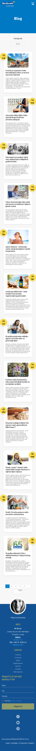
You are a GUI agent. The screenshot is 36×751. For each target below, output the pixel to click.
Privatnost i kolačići (26, 743)
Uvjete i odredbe (16, 701)
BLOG (18, 44)
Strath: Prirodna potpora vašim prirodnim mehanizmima (17, 513)
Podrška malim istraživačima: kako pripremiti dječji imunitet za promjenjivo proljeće (18, 382)
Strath (18, 660)
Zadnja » (20, 590)
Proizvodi (18, 658)
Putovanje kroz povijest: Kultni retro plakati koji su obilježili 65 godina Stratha (17, 159)
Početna (18, 655)
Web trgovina (18, 672)
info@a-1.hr (18, 640)
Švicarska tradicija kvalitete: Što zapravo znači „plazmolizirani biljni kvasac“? (17, 425)
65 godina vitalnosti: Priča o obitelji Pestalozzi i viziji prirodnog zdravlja (18, 555)
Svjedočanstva (18, 663)
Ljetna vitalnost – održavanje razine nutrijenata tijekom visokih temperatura (18, 249)
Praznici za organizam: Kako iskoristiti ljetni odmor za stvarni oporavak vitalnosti (17, 72)
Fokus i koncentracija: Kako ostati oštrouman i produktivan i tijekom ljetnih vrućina (18, 204)
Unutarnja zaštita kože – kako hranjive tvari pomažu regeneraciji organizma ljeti (16, 294)
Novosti (18, 666)
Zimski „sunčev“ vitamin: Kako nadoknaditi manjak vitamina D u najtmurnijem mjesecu (18, 469)
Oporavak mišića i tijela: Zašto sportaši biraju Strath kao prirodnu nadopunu (16, 117)
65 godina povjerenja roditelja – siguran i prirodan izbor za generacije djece (17, 338)
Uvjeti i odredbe (12, 743)
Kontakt (18, 669)
